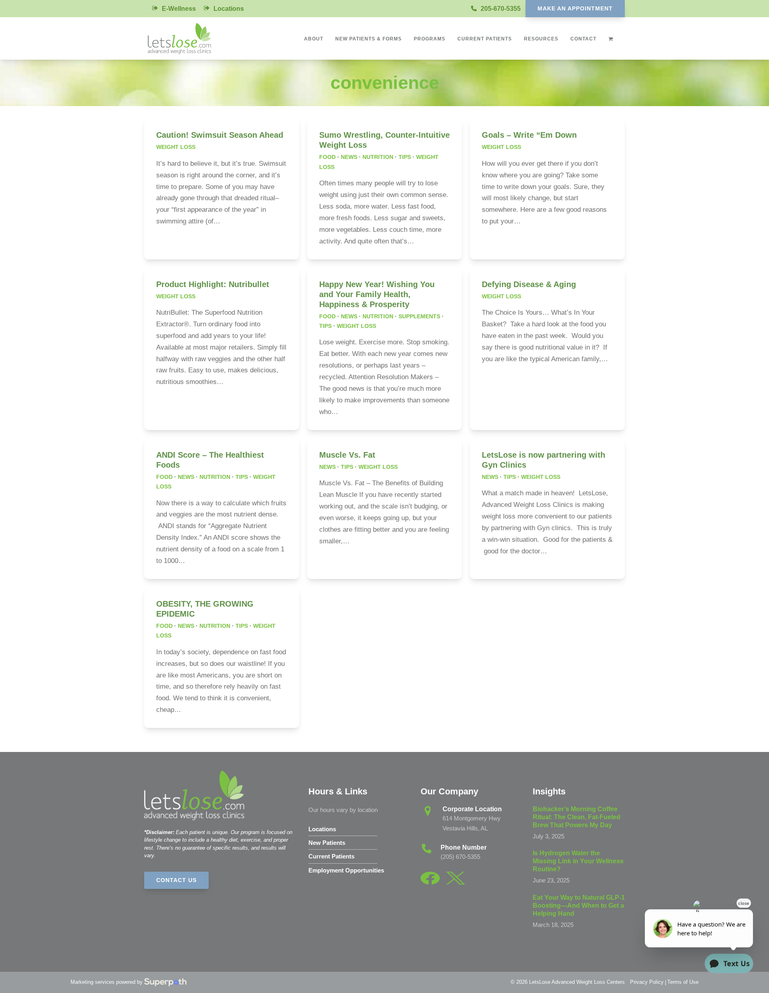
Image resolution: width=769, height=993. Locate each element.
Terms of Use (683, 982)
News (349, 157)
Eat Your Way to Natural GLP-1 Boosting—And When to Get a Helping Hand (579, 905)
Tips (405, 157)
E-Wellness (179, 8)
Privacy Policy (647, 982)
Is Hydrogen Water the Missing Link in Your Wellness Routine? (578, 861)
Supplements (419, 316)
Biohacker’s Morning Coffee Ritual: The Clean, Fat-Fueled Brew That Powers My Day (576, 817)
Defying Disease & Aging (529, 284)
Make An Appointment (575, 8)
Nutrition (377, 157)
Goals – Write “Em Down (529, 135)
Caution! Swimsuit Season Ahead (219, 135)
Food (327, 157)
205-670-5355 (501, 8)
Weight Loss (175, 147)
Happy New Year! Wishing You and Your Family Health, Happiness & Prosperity (377, 294)
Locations (228, 8)
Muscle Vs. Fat (347, 454)
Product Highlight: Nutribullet (212, 284)
